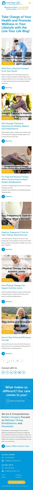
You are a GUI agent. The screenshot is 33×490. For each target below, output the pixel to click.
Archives (4, 477)
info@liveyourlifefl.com (12, 471)
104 (17, 361)
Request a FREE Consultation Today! (17, 446)
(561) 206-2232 (23, 9)
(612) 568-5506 (23, 7)
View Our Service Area (17, 401)
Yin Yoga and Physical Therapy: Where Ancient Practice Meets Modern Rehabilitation (15, 179)
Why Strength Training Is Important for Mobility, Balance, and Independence (15, 126)
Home (3, 475)
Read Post (9, 87)
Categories (18, 475)
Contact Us (19, 477)
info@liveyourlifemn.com (13, 461)
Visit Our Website (17, 482)
